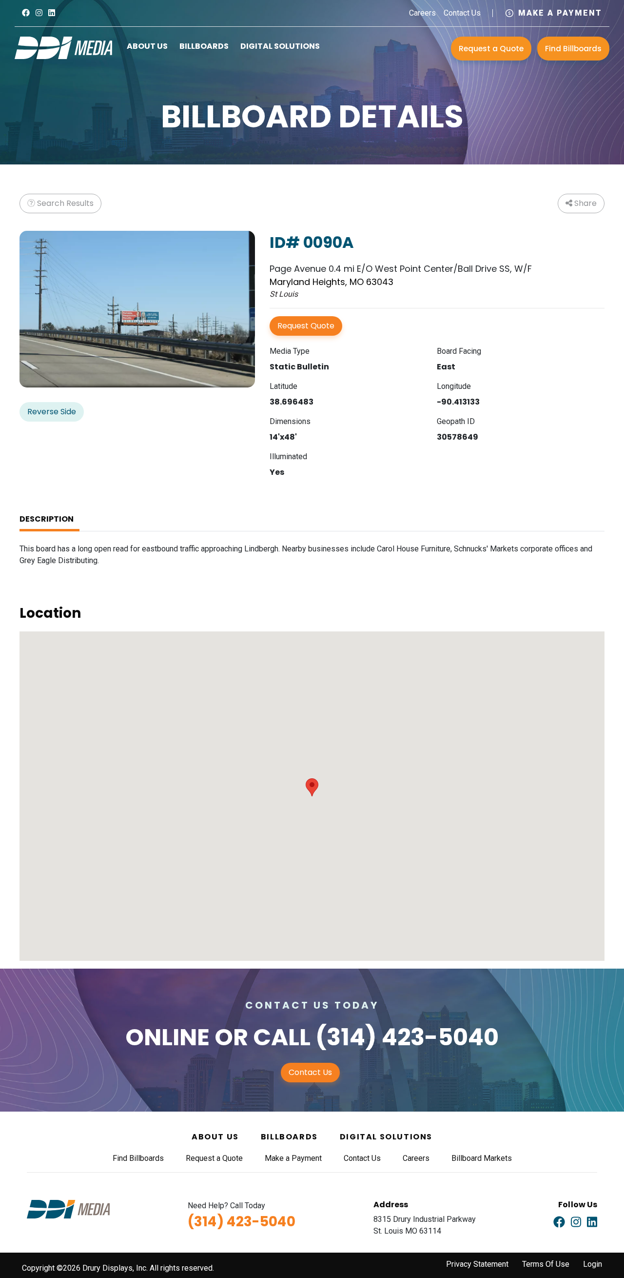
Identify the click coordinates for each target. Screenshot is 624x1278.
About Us (147, 46)
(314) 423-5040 (407, 1037)
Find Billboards (573, 48)
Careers (422, 13)
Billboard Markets (481, 1158)
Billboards (204, 46)
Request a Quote (491, 48)
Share (584, 203)
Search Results (64, 203)
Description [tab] (47, 519)
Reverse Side (51, 411)
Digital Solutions (280, 46)
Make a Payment (560, 13)
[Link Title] (26, 13)
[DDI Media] (63, 47)
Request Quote (305, 325)
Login (592, 1264)
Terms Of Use (545, 1264)
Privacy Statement (477, 1264)
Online (167, 1037)
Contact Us (462, 13)
